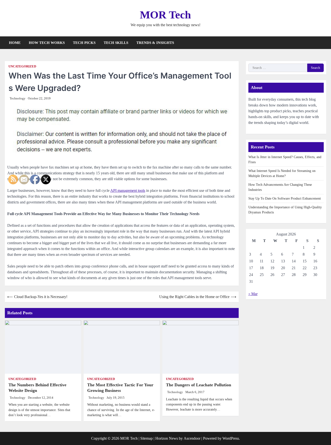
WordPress (230, 438)
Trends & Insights (155, 43)
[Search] (322, 42)
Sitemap (146, 438)
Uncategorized (22, 66)
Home (15, 43)
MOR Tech (165, 15)
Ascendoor (192, 438)
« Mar (253, 294)
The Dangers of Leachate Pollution (198, 384)
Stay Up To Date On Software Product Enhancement (284, 199)
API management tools (127, 190)
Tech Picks (84, 43)
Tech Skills (116, 43)
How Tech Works (47, 43)
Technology (17, 98)
